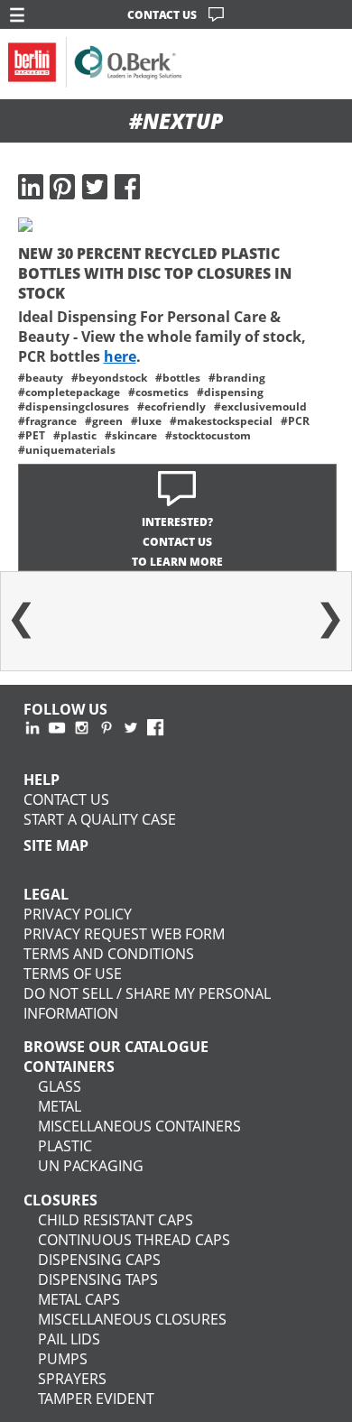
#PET (31, 435)
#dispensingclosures (73, 406)
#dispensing (230, 391)
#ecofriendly (171, 406)
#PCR (295, 420)
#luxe (146, 420)
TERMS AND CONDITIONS (108, 954)
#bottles (177, 377)
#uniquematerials (67, 449)
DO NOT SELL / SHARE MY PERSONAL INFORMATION (147, 1003)
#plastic (75, 435)
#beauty (40, 377)
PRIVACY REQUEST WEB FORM (124, 934)
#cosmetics (158, 391)
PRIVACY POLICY (77, 914)
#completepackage (69, 391)
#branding (236, 377)
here (120, 356)
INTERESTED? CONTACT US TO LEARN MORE (177, 541)
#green (104, 420)
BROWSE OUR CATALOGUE (115, 1047)
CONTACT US (162, 14)
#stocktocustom (208, 435)
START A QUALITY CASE (99, 819)
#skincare (131, 435)
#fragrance (47, 420)
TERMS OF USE (72, 973)
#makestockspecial (221, 420)
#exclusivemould (260, 406)
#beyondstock (109, 377)
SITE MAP (55, 845)
